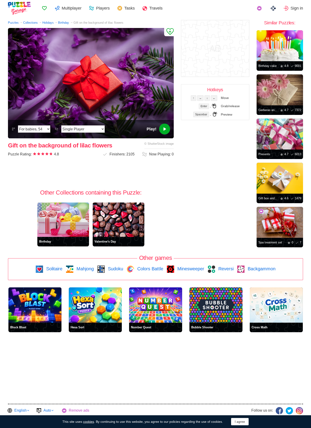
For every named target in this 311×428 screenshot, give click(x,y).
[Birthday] (63, 220)
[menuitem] (44, 8)
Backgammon (260, 268)
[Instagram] (299, 410)
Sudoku (115, 268)
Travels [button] (156, 8)
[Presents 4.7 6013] (280, 134)
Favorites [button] (44, 8)
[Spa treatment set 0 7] (280, 222)
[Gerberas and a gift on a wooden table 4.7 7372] (280, 89)
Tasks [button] (129, 8)
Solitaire (53, 268)
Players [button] (103, 8)
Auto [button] (47, 410)
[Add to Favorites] (169, 32)
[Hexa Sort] (95, 305)
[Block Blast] (34, 305)
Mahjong (84, 268)
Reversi (225, 268)
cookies (88, 421)
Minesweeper (190, 268)
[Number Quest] (155, 305)
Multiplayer (72, 8)
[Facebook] (279, 410)
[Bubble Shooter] (215, 305)
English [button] (20, 410)
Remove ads (79, 410)
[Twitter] (289, 410)
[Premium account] (260, 8)
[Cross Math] (276, 305)
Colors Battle (149, 268)
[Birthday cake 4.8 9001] (280, 45)
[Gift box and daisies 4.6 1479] (280, 178)
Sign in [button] (297, 8)
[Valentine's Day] (118, 220)
